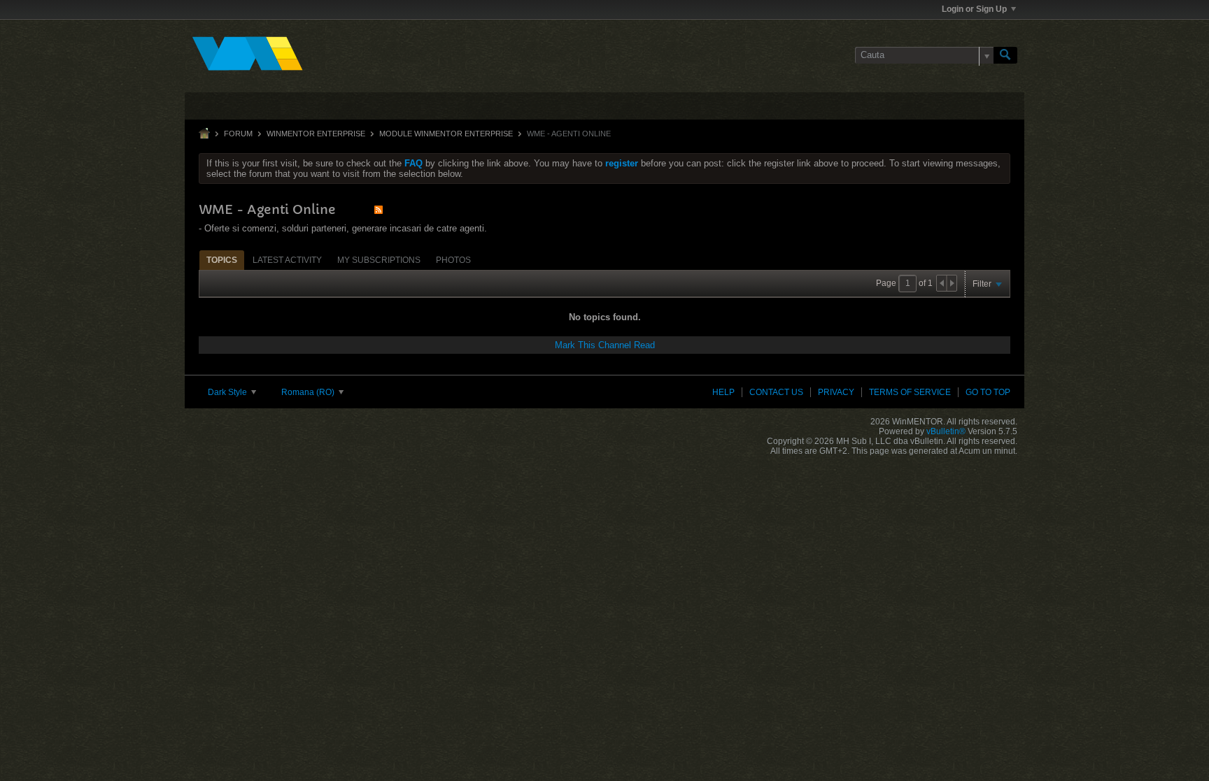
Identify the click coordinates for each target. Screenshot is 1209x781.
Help (723, 392)
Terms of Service (910, 392)
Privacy (836, 392)
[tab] (222, 260)
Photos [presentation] (453, 260)
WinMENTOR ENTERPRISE (316, 133)
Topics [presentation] (221, 260)
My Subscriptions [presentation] (378, 260)
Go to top (988, 392)
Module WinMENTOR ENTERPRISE (446, 133)
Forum (238, 133)
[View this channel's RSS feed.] (378, 209)
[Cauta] (1005, 55)
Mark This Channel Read (605, 345)
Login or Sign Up (974, 9)
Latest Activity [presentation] (287, 260)
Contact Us (776, 392)
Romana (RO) (309, 392)
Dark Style (228, 392)
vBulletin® (946, 431)
